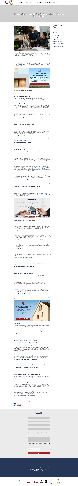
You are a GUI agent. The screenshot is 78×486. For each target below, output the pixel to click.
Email (28, 423)
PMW (39, 469)
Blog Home (56, 33)
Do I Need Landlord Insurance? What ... (58, 44)
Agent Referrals (41, 2)
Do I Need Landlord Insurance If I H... (58, 39)
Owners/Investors (21, 2)
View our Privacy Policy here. (31, 444)
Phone (29, 427)
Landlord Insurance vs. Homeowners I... (58, 47)
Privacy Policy (46, 469)
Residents (26, 2)
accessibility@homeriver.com (37, 474)
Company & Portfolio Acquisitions (49, 2)
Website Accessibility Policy (45, 474)
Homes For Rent (35, 2)
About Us (57, 2)
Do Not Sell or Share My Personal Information (39, 470)
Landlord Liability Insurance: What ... (58, 41)
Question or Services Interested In (32, 436)
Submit (39, 453)
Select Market (29, 416)
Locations (30, 2)
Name (28, 420)
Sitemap (42, 469)
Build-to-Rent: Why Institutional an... (58, 37)
